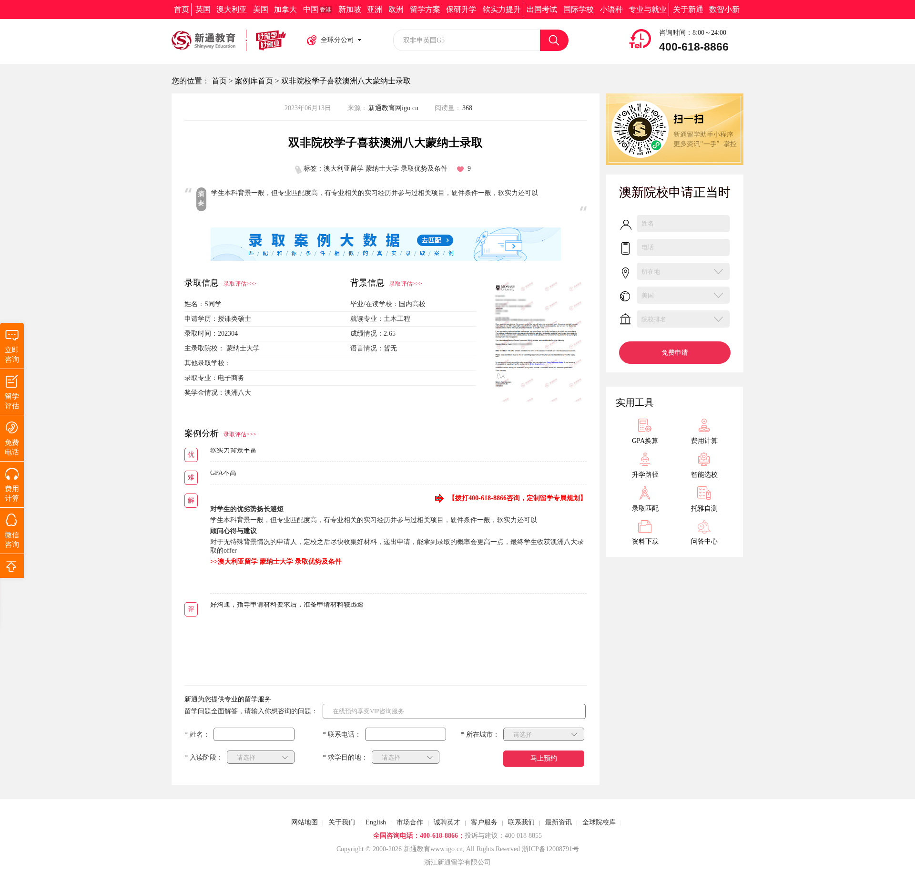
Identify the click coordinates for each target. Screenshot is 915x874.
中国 (317, 9)
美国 (260, 9)
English (376, 822)
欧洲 (396, 9)
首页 (181, 9)
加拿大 (285, 9)
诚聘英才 (447, 822)
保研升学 (461, 9)
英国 (203, 9)
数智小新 (724, 9)
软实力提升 (502, 9)
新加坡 (349, 9)
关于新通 (688, 9)
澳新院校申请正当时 (675, 192)
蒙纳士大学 (243, 348)
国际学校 (578, 9)
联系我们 (521, 822)
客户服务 (484, 822)
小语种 (611, 9)
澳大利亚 (231, 9)
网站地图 (304, 822)
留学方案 (425, 9)
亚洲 (374, 9)
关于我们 (341, 822)
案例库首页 (254, 81)
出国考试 (542, 9)
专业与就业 (648, 9)
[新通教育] (229, 40)
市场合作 (409, 822)
